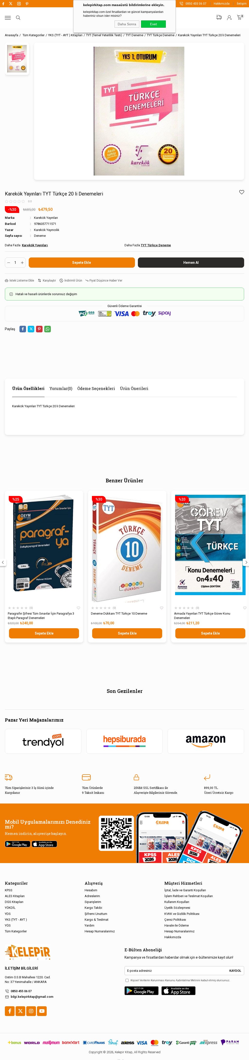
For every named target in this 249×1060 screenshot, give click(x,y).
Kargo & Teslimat (96, 919)
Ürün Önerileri (134, 388)
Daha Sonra (127, 24)
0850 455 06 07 (21, 991)
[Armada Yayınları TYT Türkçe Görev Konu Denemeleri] (210, 549)
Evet (153, 24)
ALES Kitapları (15, 896)
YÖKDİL (10, 908)
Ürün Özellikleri (28, 388)
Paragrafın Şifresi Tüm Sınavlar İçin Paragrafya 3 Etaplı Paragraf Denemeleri (41, 616)
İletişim (242, 3)
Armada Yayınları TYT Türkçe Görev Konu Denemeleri (202, 616)
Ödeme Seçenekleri (96, 388)
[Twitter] (20, 1011)
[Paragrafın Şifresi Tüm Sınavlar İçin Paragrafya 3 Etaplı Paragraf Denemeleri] (44, 549)
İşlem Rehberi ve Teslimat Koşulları (188, 896)
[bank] (124, 1042)
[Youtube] (42, 1011)
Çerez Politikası (175, 919)
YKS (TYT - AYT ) (16, 919)
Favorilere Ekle (78, 608)
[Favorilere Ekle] (241, 192)
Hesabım (91, 890)
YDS (8, 914)
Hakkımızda (222, 3)
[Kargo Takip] (219, 17)
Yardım (89, 925)
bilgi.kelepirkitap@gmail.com (32, 996)
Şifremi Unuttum (96, 914)
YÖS (8, 925)
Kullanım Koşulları (176, 902)
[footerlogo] (27, 952)
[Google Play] (141, 990)
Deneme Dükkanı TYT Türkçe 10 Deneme (119, 613)
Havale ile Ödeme (176, 925)
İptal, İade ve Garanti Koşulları (185, 890)
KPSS (8, 890)
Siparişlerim (93, 902)
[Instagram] (31, 1011)
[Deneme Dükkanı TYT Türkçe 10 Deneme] (127, 549)
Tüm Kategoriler (16, 931)
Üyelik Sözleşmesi (177, 908)
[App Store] (178, 990)
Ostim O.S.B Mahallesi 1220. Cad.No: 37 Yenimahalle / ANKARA (28, 979)
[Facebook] (10, 1011)
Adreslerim (92, 896)
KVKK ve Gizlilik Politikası (181, 914)
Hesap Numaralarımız (100, 931)
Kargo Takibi (93, 908)
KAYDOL (235, 970)
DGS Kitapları (14, 902)
